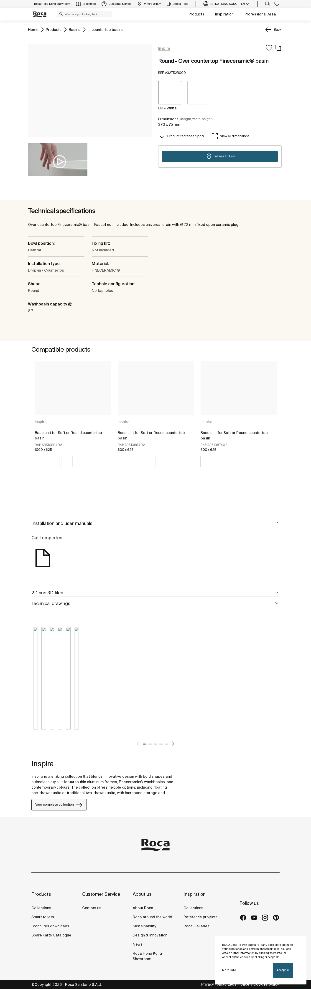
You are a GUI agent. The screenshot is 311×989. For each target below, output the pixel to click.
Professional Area (260, 14)
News (138, 944)
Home (33, 29)
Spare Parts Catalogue (51, 935)
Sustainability (144, 926)
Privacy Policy (212, 984)
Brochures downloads (50, 926)
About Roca (143, 908)
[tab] (155, 523)
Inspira (41, 422)
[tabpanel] (72, 418)
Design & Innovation (150, 935)
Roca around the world (152, 917)
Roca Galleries (196, 926)
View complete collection (54, 804)
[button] (61, 14)
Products (196, 14)
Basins (74, 29)
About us (142, 894)
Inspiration (224, 14)
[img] (40, 461)
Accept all (283, 970)
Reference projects (200, 917)
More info (229, 970)
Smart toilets (42, 917)
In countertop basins (105, 29)
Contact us (91, 908)
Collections (41, 908)
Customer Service (101, 894)
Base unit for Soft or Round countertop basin (68, 435)
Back (277, 29)
